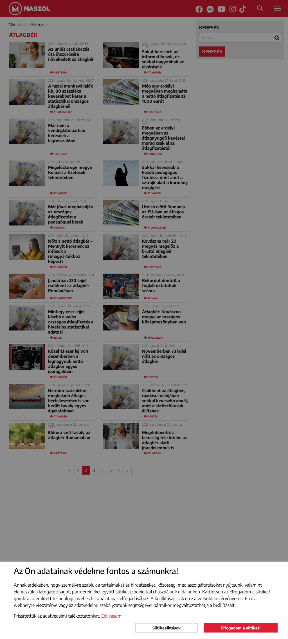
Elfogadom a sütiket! (240, 627)
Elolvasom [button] (111, 616)
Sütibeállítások (166, 627)
